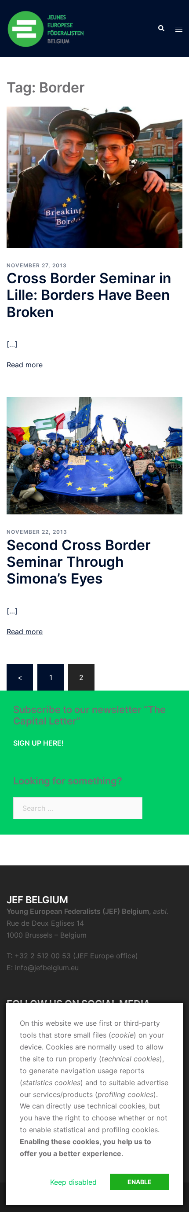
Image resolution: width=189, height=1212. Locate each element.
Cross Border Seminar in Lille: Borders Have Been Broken (89, 295)
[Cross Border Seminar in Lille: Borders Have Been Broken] (94, 176)
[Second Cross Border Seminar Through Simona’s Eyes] (94, 455)
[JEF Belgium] (46, 27)
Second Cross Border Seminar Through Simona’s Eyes (79, 562)
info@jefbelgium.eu (47, 967)
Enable (139, 1182)
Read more (25, 364)
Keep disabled (73, 1182)
